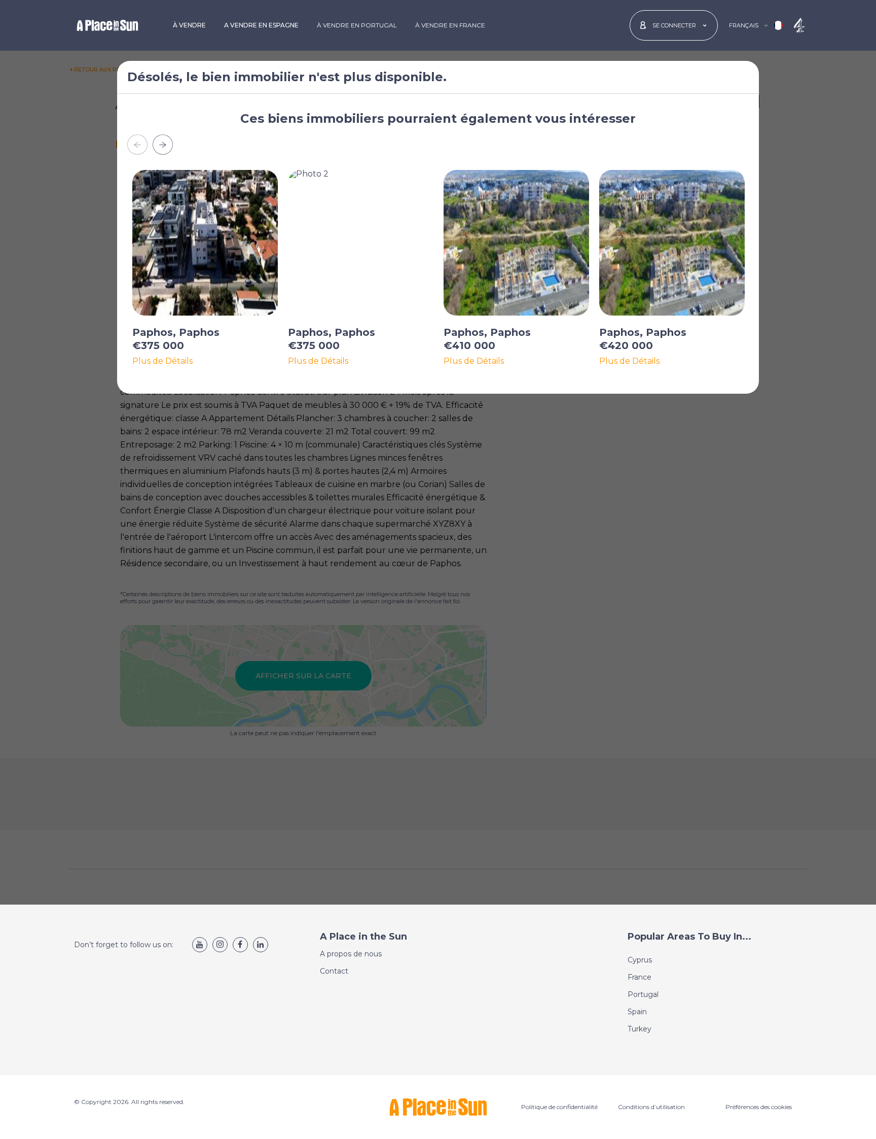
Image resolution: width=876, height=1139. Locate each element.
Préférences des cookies (758, 1107)
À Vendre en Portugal (357, 25)
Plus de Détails (162, 361)
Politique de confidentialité (559, 1107)
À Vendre (189, 25)
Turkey (639, 1028)
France (639, 977)
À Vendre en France (450, 25)
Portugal (643, 994)
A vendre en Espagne (261, 25)
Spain (637, 1011)
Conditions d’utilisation (651, 1107)
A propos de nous (351, 953)
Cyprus (640, 959)
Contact (334, 971)
